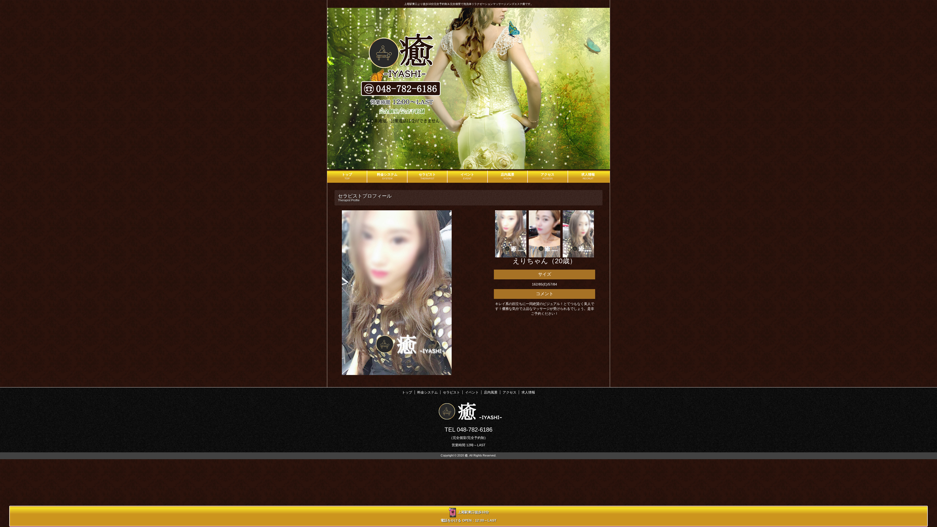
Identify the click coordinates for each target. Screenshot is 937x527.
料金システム (427, 392)
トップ (407, 392)
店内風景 (491, 392)
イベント (472, 392)
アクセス (509, 392)
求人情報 (528, 392)
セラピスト (451, 392)
